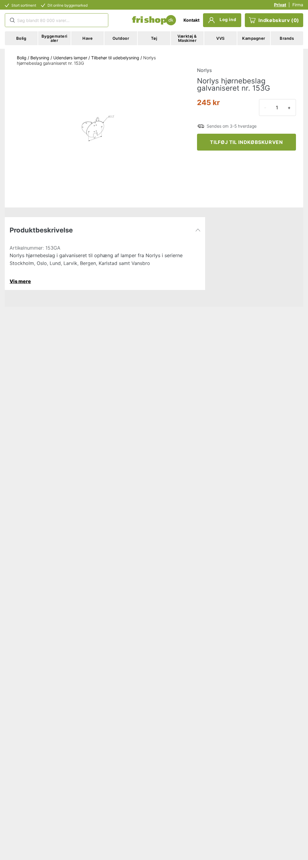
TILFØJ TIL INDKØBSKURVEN (246, 142)
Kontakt (191, 20)
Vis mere (20, 281)
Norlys (204, 70)
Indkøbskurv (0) (278, 20)
